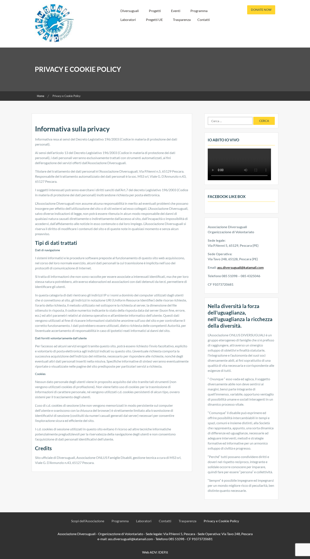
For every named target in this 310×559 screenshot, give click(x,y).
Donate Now (261, 9)
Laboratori (128, 20)
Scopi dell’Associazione (87, 521)
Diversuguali (129, 11)
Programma (199, 11)
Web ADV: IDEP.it (155, 552)
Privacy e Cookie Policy (221, 521)
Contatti (203, 20)
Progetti (155, 11)
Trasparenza (182, 20)
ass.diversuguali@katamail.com (240, 267)
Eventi (175, 11)
